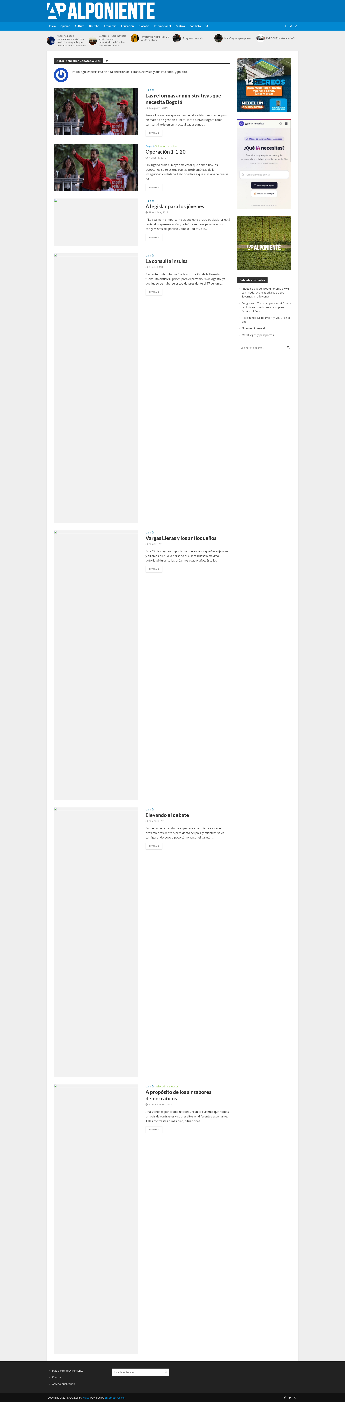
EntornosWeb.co (114, 1397)
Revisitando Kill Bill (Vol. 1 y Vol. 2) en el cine (155, 38)
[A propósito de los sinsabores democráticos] (96, 1219)
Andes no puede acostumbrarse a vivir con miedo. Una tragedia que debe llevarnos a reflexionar (71, 40)
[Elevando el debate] (96, 942)
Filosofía (144, 26)
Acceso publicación (63, 1384)
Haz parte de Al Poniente (67, 1370)
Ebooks (56, 1377)
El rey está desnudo (193, 38)
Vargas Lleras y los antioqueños (181, 538)
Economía (110, 26)
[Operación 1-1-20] (96, 167)
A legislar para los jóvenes (175, 206)
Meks (86, 1397)
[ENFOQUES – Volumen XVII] (260, 38)
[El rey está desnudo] (176, 38)
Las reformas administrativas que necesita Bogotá (183, 98)
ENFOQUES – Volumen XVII (280, 38)
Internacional (162, 26)
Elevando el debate (167, 815)
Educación (127, 26)
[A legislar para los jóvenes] (96, 222)
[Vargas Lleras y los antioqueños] (96, 665)
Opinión (65, 26)
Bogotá (150, 146)
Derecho (94, 26)
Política (180, 26)
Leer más (154, 133)
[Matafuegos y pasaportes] (218, 38)
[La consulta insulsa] (96, 388)
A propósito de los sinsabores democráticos (178, 1095)
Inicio (52, 26)
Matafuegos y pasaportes (237, 38)
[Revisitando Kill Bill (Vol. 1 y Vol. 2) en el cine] (135, 38)
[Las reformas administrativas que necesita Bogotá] (96, 111)
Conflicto (195, 26)
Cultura (79, 26)
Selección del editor (166, 146)
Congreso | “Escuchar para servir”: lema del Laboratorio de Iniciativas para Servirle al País (112, 40)
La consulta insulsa (167, 261)
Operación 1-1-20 (165, 152)
